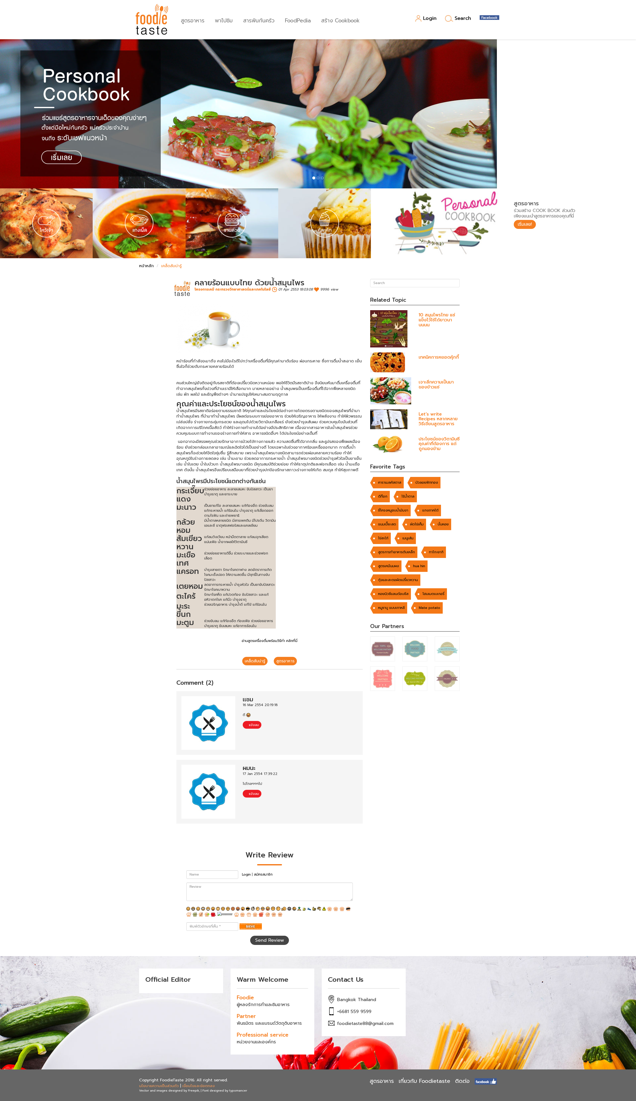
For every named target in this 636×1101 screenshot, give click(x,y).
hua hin (419, 566)
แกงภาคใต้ (430, 510)
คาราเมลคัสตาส (389, 482)
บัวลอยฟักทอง (426, 482)
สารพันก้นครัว (259, 20)
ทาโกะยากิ (436, 552)
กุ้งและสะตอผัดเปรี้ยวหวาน (398, 580)
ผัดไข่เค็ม (417, 524)
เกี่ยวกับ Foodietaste (424, 1081)
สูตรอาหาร (192, 20)
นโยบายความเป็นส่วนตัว (159, 1086)
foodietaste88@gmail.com (365, 1023)
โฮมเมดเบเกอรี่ (433, 593)
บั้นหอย (443, 524)
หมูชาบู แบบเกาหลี (391, 607)
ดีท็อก (382, 496)
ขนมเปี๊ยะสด (387, 524)
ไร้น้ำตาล (407, 496)
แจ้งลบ (253, 724)
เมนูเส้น (407, 538)
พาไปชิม (224, 20)
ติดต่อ (462, 1081)
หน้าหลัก (146, 266)
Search (463, 18)
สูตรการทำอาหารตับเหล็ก (396, 552)
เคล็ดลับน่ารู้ (255, 661)
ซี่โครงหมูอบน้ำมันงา (393, 510)
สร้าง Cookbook (340, 20)
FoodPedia (298, 20)
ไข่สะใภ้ (383, 538)
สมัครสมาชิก (263, 874)
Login (430, 18)
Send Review (269, 940)
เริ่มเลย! (525, 224)
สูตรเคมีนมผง (388, 566)
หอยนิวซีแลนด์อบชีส (393, 593)
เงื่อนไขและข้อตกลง (198, 1086)
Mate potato (429, 607)
